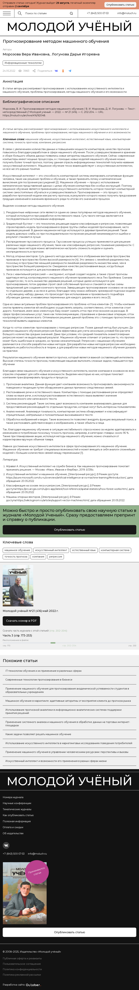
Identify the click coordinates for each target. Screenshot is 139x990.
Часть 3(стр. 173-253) (17, 635)
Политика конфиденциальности (22, 969)
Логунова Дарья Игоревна (76, 54)
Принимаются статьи (36, 871)
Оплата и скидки (13, 827)
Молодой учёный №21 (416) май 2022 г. (30, 611)
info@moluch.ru (126, 13)
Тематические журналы (17, 809)
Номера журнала (13, 797)
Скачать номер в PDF (21, 620)
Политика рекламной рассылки (22, 974)
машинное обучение (17, 550)
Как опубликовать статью (18, 815)
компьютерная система (115, 550)
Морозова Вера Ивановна (26, 54)
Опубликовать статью (120, 4)
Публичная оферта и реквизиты (22, 958)
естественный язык (84, 550)
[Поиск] (71, 13)
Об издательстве (13, 833)
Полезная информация (17, 821)
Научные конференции (17, 803)
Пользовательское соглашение (22, 963)
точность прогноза (16, 556)
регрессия (55, 556)
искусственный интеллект (51, 550)
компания (38, 556)
